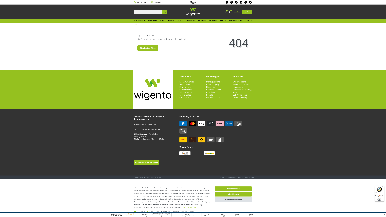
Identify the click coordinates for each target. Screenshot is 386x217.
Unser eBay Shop (240, 97)
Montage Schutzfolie (214, 82)
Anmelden (237, 12)
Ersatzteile (213, 21)
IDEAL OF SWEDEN (139, 21)
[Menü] (383, 187)
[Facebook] (227, 2)
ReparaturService (186, 82)
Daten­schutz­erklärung (188, 207)
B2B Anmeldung (240, 95)
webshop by (248, 177)
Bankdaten (210, 92)
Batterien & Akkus (213, 89)
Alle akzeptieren (233, 189)
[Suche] (164, 12)
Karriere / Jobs (185, 87)
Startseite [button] (145, 48)
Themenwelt (202, 21)
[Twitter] (250, 2)
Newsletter (210, 87)
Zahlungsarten (185, 92)
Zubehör (181, 21)
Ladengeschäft (185, 97)
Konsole (223, 21)
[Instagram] (231, 2)
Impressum (238, 87)
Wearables (191, 21)
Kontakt (209, 95)
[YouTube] (236, 2)
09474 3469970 (141, 2)
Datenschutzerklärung (242, 89)
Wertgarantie (184, 84)
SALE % (249, 21)
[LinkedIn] (241, 2)
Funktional (193, 212)
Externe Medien (178, 212)
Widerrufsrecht (239, 82)
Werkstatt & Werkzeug (236, 21)
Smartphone (152, 21)
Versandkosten (185, 89)
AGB (235, 92)
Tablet (162, 21)
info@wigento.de (159, 2)
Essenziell (141, 212)
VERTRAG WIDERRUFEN (146, 162)
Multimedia (171, 21)
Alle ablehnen (233, 194)
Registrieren (246, 12)
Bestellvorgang (212, 84)
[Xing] (245, 2)
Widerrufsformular (241, 84)
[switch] (379, 199)
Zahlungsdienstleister (158, 212)
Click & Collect (185, 95)
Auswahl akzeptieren (233, 200)
